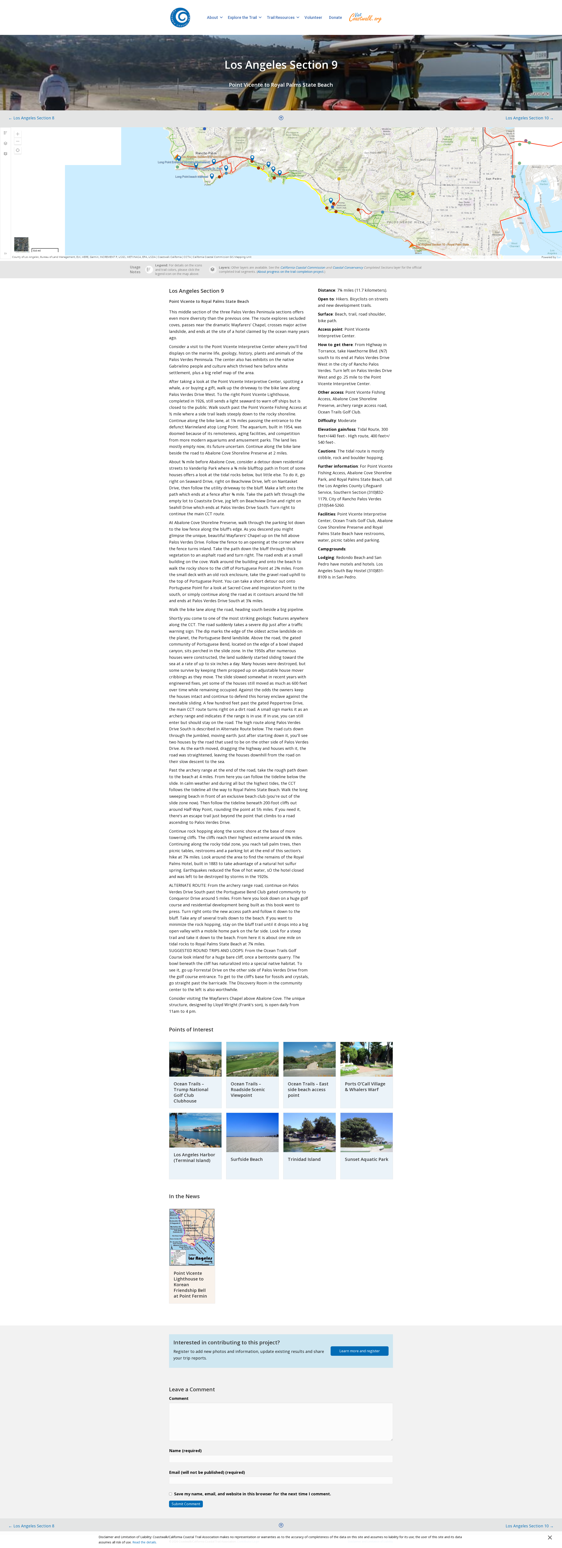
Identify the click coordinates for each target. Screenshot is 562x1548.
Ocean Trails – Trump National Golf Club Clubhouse (191, 1092)
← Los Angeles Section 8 (31, 117)
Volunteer (313, 17)
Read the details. (144, 1542)
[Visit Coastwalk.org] (365, 17)
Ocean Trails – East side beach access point (308, 1089)
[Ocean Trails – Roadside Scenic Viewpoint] (252, 1058)
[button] (221, 17)
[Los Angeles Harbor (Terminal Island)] (195, 1129)
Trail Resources (281, 17)
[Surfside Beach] (252, 1132)
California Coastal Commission (302, 267)
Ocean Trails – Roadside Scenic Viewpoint (248, 1089)
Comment (179, 1398)
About (212, 17)
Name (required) (185, 1450)
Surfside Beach (247, 1159)
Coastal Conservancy (348, 267)
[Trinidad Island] (309, 1132)
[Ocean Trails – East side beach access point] (309, 1058)
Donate (335, 17)
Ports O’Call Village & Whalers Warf (365, 1086)
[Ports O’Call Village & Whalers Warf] (366, 1058)
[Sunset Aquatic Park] (366, 1132)
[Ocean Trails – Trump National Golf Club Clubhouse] (195, 1058)
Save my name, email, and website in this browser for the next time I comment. (252, 1493)
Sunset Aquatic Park (366, 1159)
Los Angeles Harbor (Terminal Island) (194, 1157)
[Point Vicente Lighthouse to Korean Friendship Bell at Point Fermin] (192, 1237)
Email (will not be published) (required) (207, 1472)
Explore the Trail (242, 17)
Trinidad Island (304, 1159)
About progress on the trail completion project (291, 271)
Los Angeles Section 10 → (530, 117)
